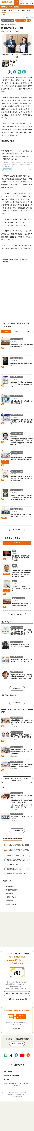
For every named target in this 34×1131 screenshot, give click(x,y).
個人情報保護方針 (10, 1083)
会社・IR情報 (8, 1072)
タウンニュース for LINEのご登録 (16, 993)
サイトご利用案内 (24, 1083)
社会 (28, 10)
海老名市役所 (10, 886)
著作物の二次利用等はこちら (16, 860)
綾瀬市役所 (9, 901)
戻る (4, 14)
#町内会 (24, 259)
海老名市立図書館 (11, 890)
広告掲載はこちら (12, 864)
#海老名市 (17, 259)
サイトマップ (17, 1085)
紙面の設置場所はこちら (15, 869)
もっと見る (16, 530)
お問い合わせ (18, 1065)
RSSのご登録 (16, 1043)
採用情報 (6, 1079)
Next (29, 44)
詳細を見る (16, 1029)
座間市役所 (9, 893)
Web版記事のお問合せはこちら (17, 873)
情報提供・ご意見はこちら (15, 855)
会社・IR (22, 3)
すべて (4, 10)
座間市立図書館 (11, 897)
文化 (23, 10)
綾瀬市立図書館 (11, 904)
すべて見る (16, 688)
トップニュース (14, 10)
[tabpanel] (17, 46)
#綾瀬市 (5, 262)
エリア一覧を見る (16, 615)
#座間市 (5, 259)
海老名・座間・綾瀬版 (10, 7)
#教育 (11, 259)
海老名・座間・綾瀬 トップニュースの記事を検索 (16, 780)
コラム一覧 (16, 830)
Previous (5, 44)
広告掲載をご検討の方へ (12, 1075)
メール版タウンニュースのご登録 (16, 999)
